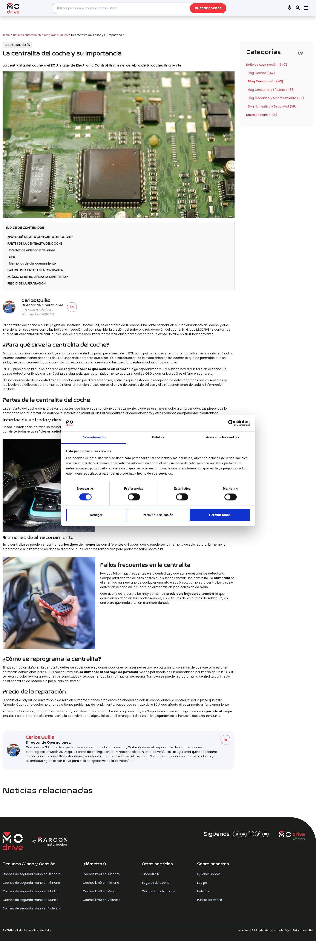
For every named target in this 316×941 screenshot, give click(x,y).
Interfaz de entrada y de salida (32, 250)
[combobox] (139, 8)
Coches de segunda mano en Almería (31, 882)
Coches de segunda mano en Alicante (32, 874)
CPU (12, 257)
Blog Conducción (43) (265, 81)
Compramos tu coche (159, 891)
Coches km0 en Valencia (101, 900)
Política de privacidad (264, 930)
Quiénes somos (209, 874)
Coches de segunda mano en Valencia (32, 908)
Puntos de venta (209, 900)
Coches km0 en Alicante (101, 874)
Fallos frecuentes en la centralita (35, 270)
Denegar (96, 515)
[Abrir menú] (306, 8)
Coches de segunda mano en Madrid (30, 891)
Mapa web (243, 930)
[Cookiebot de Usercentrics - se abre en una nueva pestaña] (231, 423)
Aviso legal (284, 930)
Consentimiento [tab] (93, 437)
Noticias (203, 891)
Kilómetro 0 (150, 874)
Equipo (202, 882)
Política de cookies (303, 930)
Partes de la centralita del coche (35, 243)
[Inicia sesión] (298, 8)
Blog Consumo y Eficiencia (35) (271, 90)
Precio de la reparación (27, 283)
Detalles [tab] (158, 437)
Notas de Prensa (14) (261, 115)
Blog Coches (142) (261, 73)
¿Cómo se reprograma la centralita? (38, 277)
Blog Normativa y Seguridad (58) (272, 106)
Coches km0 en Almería (101, 882)
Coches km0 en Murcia (100, 891)
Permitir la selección (158, 515)
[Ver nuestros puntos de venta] (289, 8)
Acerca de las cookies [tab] (222, 437)
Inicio (6, 35)
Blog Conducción (56, 35)
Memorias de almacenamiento (32, 263)
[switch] (134, 497)
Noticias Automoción (27, 35)
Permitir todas (219, 515)
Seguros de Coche (156, 882)
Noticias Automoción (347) (266, 64)
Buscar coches (208, 8)
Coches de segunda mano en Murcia (30, 900)
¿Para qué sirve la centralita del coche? (40, 237)
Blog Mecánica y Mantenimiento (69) (276, 98)
